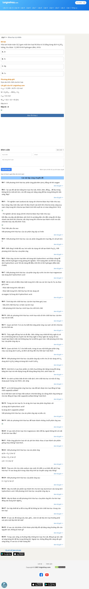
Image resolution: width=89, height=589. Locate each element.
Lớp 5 (46, 8)
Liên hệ (40, 564)
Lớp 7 (34, 8)
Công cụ (74, 8)
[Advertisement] (32, 132)
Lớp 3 (57, 8)
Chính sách (49, 564)
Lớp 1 (69, 8)
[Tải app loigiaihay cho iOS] (19, 554)
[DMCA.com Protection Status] (60, 568)
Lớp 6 (40, 8)
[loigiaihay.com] (10, 3)
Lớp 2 (63, 8)
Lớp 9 (23, 8)
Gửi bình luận (6, 169)
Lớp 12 (5, 8)
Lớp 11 (11, 8)
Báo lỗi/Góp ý (32, 115)
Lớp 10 (16, 8)
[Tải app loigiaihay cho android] (6, 554)
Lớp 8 (28, 8)
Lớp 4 (51, 8)
